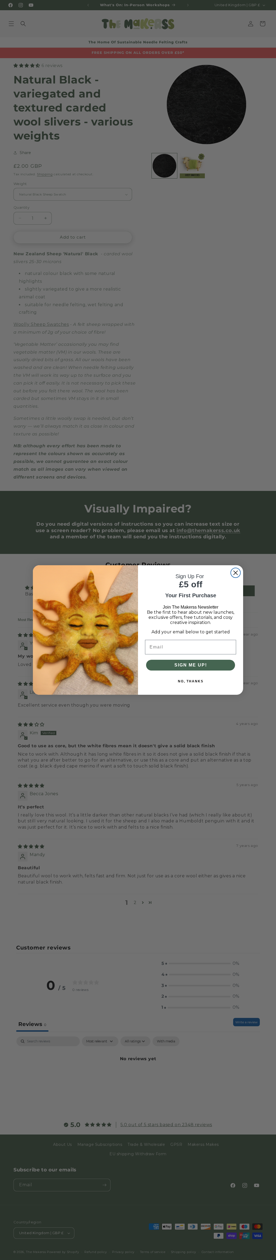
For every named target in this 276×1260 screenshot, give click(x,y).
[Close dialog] (235, 573)
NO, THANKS (190, 681)
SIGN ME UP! (190, 665)
